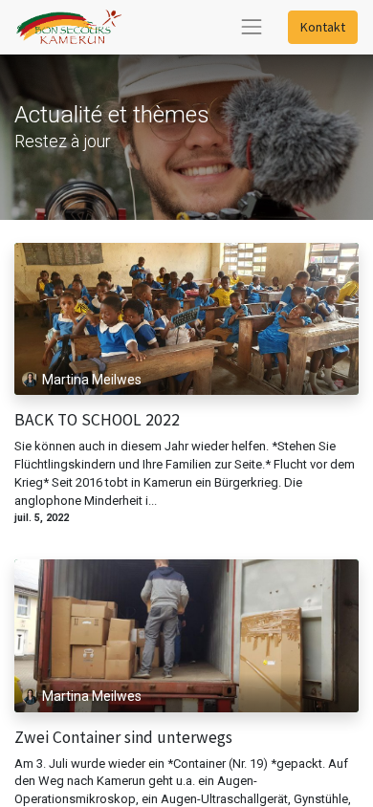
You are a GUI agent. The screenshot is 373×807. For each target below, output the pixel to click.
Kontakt (322, 26)
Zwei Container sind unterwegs (123, 738)
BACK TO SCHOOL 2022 (97, 420)
